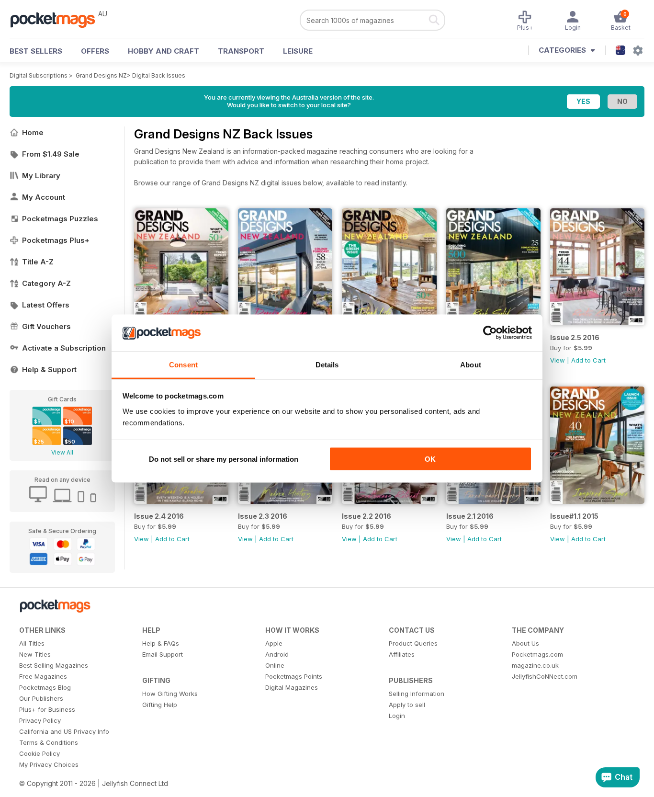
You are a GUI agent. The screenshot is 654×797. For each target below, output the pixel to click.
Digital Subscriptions (39, 75)
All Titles (32, 643)
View (557, 360)
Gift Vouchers (46, 326)
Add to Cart (588, 360)
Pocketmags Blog (45, 687)
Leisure (298, 51)
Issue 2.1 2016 (470, 516)
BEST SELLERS (36, 51)
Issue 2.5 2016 (574, 337)
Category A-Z (46, 283)
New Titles (35, 654)
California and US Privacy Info (64, 731)
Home (33, 132)
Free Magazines (43, 676)
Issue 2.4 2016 (159, 516)
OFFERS (95, 51)
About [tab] (470, 364)
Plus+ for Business (47, 709)
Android (277, 654)
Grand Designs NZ (101, 75)
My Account (43, 197)
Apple (273, 643)
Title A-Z (38, 261)
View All (62, 452)
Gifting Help (159, 704)
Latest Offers (45, 304)
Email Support (162, 654)
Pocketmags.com (537, 654)
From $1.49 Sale (50, 154)
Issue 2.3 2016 (262, 516)
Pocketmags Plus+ (56, 240)
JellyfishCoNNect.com (544, 676)
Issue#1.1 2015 (574, 516)
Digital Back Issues (158, 75)
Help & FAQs (160, 643)
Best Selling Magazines (53, 665)
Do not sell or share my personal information (223, 459)
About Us (525, 643)
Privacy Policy (40, 720)
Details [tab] (327, 364)
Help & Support (49, 369)
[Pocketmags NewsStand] (57, 19)
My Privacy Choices (49, 764)
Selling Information (416, 693)
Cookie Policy (39, 753)
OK (430, 459)
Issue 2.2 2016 (366, 516)
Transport (241, 51)
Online (274, 665)
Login (397, 715)
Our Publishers (41, 698)
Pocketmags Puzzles (60, 218)
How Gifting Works (170, 693)
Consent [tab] (183, 364)
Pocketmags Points (293, 676)
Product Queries (413, 643)
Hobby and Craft (163, 51)
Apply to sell (407, 704)
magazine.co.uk (535, 665)
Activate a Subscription (64, 348)
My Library (41, 175)
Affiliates (402, 654)
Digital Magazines (291, 687)
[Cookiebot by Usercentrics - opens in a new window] (490, 333)
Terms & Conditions (48, 742)
